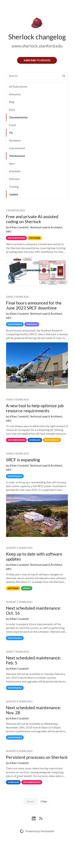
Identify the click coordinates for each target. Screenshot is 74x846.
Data (12, 109)
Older (44, 801)
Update (13, 194)
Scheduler (15, 171)
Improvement (17, 148)
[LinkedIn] (35, 818)
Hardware (15, 140)
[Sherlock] (37, 23)
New (11, 163)
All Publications (18, 86)
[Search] (64, 76)
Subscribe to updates (37, 60)
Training (14, 186)
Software (14, 179)
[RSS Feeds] (40, 818)
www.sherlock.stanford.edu (37, 45)
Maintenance (17, 155)
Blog (11, 102)
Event (12, 125)
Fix (11, 132)
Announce (15, 94)
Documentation (18, 117)
